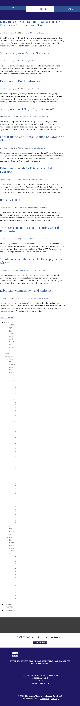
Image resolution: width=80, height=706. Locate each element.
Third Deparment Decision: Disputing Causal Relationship (29, 229)
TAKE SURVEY (40, 642)
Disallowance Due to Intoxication (21, 81)
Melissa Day (6, 33)
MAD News (25, 33)
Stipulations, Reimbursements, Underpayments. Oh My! (31, 260)
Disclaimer (44, 699)
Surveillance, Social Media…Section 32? (25, 53)
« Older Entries (6, 318)
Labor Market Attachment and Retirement (27, 290)
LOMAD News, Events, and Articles (12, 545)
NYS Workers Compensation (39, 33)
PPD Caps (15, 388)
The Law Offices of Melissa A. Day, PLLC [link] (43, 696)
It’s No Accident (10, 200)
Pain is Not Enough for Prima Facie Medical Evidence (28, 170)
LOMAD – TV (9, 610)
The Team (8, 322)
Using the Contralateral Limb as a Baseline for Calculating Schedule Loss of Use (30, 23)
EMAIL (43, 9)
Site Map (55, 699)
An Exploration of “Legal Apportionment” (27, 109)
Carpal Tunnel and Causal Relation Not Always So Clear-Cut (32, 138)
